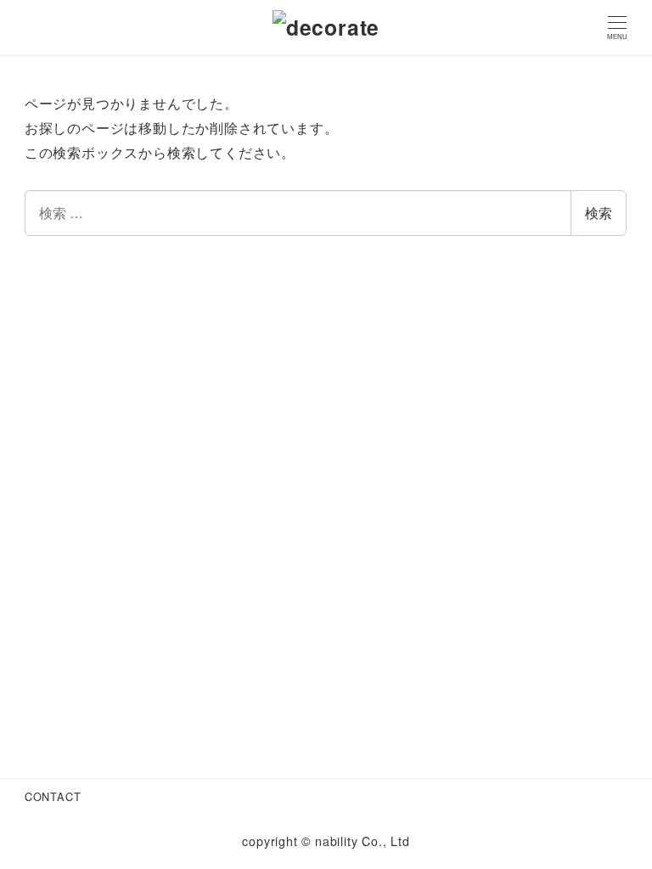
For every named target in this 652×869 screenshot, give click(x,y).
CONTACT (53, 796)
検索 (598, 212)
